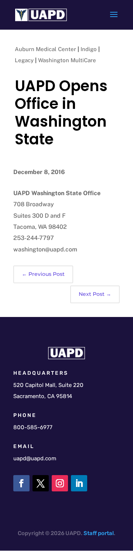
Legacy (24, 60)
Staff (90, 533)
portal (106, 533)
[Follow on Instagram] (60, 483)
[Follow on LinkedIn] (79, 483)
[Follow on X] (41, 483)
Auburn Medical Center (45, 49)
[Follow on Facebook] (21, 483)
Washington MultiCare (67, 60)
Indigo (89, 49)
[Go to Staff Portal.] (97, 533)
